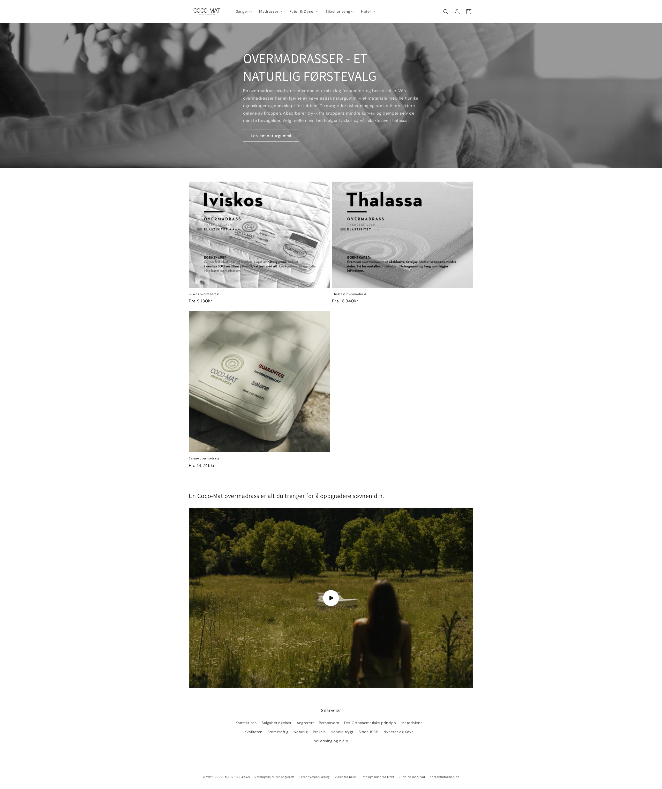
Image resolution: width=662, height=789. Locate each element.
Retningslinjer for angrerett (274, 777)
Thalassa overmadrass (349, 294)
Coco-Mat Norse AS (230, 777)
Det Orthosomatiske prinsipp (370, 722)
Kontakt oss (246, 722)
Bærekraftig (278, 732)
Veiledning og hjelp (331, 741)
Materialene (412, 722)
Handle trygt (342, 732)
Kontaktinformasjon (444, 777)
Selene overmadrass (204, 458)
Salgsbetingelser (277, 722)
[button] (446, 11)
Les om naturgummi (271, 135)
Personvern (329, 722)
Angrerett (305, 722)
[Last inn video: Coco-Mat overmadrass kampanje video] (331, 598)
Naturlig (301, 732)
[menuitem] (244, 11)
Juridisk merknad (412, 777)
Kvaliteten (253, 732)
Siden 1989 (369, 732)
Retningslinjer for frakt (377, 777)
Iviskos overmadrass (204, 294)
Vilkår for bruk (345, 777)
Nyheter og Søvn (398, 732)
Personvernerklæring (314, 777)
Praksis (319, 732)
